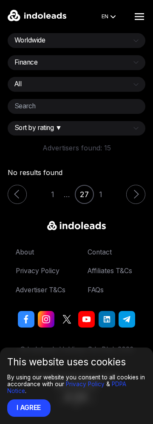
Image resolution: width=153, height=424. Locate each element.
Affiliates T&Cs (110, 271)
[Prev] (17, 194)
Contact (100, 252)
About (25, 252)
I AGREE (29, 408)
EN (105, 16)
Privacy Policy (85, 384)
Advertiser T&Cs (40, 290)
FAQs (96, 290)
